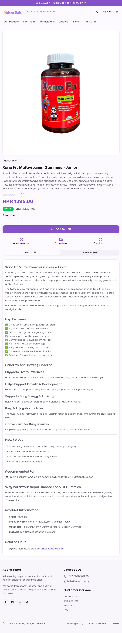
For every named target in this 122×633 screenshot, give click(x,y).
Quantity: (9, 215)
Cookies (114, 623)
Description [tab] (32, 252)
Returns (68, 605)
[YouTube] (20, 602)
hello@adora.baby (78, 581)
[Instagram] (12, 602)
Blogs (75, 22)
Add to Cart (63, 229)
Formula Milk (47, 22)
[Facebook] (5, 602)
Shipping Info (71, 601)
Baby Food (29, 22)
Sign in (107, 12)
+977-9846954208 (78, 576)
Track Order (90, 22)
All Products (11, 22)
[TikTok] (27, 602)
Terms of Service (96, 623)
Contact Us (70, 597)
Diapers (63, 22)
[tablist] (61, 253)
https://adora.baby (53, 549)
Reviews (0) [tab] (90, 252)
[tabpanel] (61, 407)
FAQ (66, 610)
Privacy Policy (75, 623)
